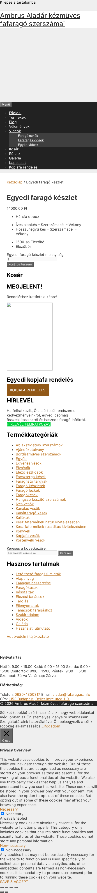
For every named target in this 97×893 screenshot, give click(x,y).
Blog (13, 122)
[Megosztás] (11, 887)
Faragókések (27, 495)
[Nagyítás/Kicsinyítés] (2, 887)
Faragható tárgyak (31, 481)
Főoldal (15, 113)
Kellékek (23, 517)
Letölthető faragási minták (38, 574)
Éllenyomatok (27, 605)
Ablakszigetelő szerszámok (39, 445)
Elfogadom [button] (51, 726)
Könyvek (23, 531)
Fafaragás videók (31, 140)
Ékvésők (23, 467)
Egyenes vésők (29, 463)
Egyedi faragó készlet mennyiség (35, 254)
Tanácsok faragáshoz (34, 610)
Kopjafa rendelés (23, 167)
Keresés (66, 553)
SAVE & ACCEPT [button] (14, 881)
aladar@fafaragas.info (71, 694)
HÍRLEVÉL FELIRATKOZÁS (29, 424)
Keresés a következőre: (26, 548)
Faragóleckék (28, 135)
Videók (15, 131)
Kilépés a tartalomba (18, 2)
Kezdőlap (15, 182)
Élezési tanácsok (30, 596)
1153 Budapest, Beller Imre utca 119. (39, 699)
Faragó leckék (28, 490)
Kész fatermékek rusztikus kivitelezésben (51, 526)
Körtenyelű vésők (30, 540)
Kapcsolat (17, 162)
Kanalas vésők (28, 508)
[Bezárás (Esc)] (16, 887)
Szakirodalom (27, 614)
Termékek (17, 117)
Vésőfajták (25, 592)
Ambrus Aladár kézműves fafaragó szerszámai (40, 19)
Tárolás (22, 601)
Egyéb (21, 458)
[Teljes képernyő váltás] (6, 887)
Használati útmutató (33, 628)
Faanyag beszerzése (33, 583)
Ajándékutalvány (30, 449)
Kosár (13, 149)
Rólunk (15, 153)
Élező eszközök (29, 472)
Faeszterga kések (31, 476)
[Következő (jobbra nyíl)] (6, 892)
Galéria (15, 158)
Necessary (14, 813)
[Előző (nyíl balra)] (2, 892)
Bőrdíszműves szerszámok (38, 454)
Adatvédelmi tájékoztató (28, 636)
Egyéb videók (28, 145)
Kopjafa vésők (28, 535)
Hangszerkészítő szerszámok (41, 499)
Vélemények (19, 126)
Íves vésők (25, 504)
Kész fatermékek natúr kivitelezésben (48, 522)
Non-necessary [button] (13, 845)
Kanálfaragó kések (31, 513)
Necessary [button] (9, 809)
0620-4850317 (27, 694)
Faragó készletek (30, 486)
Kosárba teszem (20, 264)
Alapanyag (25, 578)
